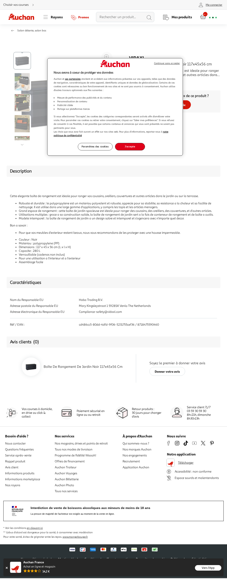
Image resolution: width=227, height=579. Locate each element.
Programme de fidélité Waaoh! (75, 455)
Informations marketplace (22, 479)
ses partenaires (73, 78)
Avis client (11, 467)
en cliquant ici (35, 528)
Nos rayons (12, 485)
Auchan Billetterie (67, 479)
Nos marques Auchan (137, 449)
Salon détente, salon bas (31, 30)
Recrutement (131, 461)
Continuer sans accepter (167, 63)
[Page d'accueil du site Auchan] (23, 17)
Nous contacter (15, 443)
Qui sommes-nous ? (136, 443)
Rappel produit (15, 461)
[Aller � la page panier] (208, 17)
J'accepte (130, 146)
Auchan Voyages (66, 473)
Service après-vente (18, 455)
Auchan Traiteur (65, 467)
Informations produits (19, 473)
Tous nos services (66, 491)
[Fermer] (6, 568)
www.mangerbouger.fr (75, 537)
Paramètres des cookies (95, 146)
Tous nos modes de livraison (73, 449)
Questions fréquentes (19, 449)
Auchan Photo (64, 485)
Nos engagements (135, 455)
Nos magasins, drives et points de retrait (81, 443)
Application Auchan (136, 467)
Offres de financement (70, 461)
